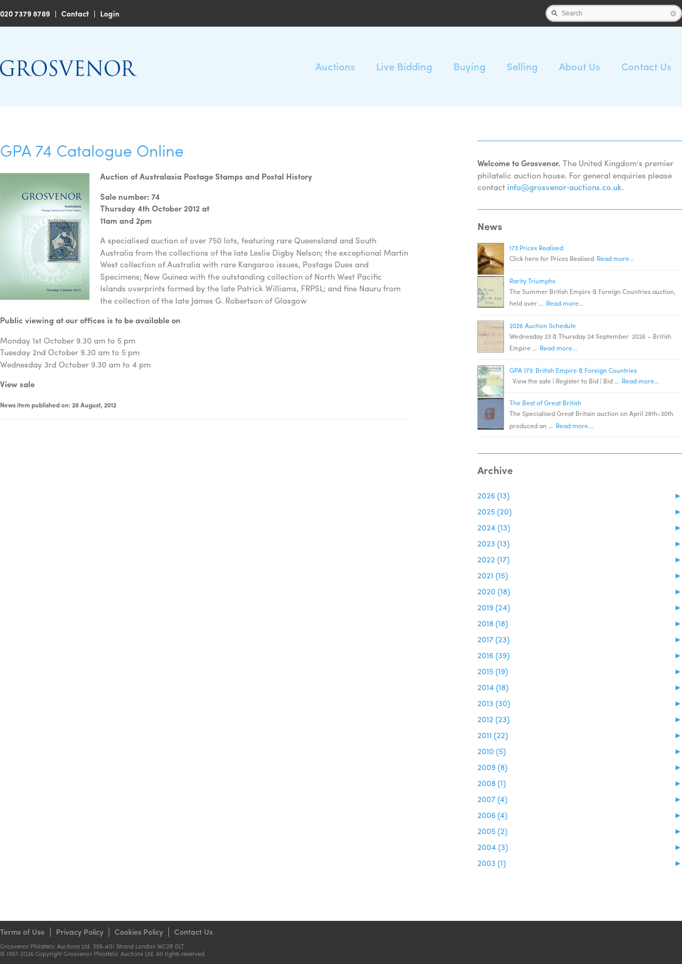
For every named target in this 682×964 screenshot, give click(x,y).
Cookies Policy (139, 931)
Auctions (335, 66)
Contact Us (646, 66)
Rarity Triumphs (532, 280)
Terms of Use (22, 931)
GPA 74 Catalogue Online (92, 149)
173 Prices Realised (536, 247)
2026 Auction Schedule (542, 325)
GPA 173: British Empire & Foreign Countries (573, 370)
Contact (75, 13)
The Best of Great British (545, 402)
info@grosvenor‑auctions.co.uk (564, 187)
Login (109, 13)
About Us (579, 66)
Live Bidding (404, 66)
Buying (469, 66)
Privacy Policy (79, 931)
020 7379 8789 (25, 13)
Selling (522, 66)
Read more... (615, 258)
